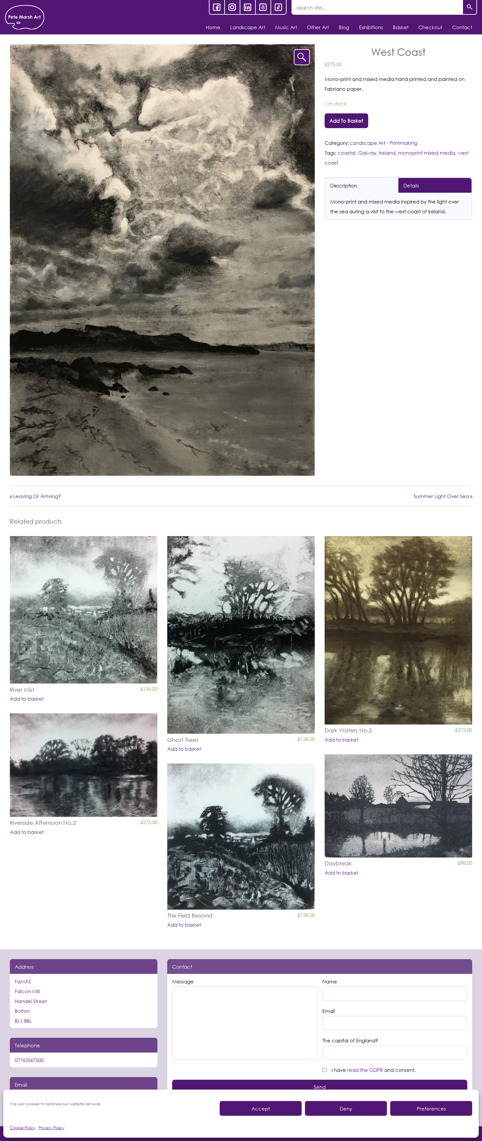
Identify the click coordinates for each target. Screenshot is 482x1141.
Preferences (431, 1108)
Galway (367, 152)
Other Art (318, 27)
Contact (462, 27)
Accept (260, 1108)
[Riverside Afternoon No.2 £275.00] (83, 765)
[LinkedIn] (247, 7)
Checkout (430, 27)
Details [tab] (411, 185)
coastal (346, 152)
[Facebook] (217, 7)
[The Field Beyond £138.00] (241, 837)
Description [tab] (343, 185)
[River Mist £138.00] (83, 610)
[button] (302, 57)
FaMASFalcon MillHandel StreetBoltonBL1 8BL (31, 1001)
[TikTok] (278, 7)
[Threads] (263, 7)
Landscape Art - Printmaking (383, 143)
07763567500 (29, 1060)
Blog (344, 27)
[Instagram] (232, 7)
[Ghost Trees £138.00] (241, 635)
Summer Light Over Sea (441, 496)
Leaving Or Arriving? (37, 496)
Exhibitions (371, 27)
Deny (346, 1108)
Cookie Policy (22, 1128)
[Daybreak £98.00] (398, 806)
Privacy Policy (51, 1128)
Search (469, 7)
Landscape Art (247, 27)
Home (213, 27)
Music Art (286, 27)
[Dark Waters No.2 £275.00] (398, 630)
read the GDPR (365, 1070)
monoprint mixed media (426, 152)
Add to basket (346, 120)
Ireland (387, 152)
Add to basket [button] (27, 698)
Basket (401, 27)
